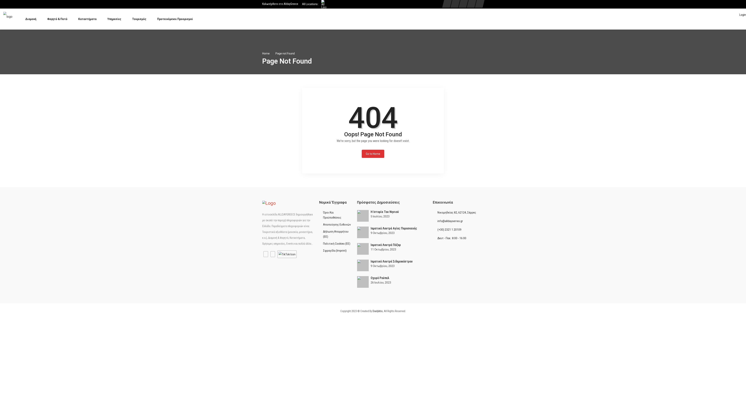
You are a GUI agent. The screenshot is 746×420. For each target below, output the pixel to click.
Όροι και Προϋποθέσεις (332, 215)
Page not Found (285, 53)
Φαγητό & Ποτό (57, 19)
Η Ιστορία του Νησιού (385, 212)
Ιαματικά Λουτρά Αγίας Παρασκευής (394, 228)
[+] (363, 216)
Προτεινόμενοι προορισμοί (175, 19)
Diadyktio (378, 311)
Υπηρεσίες (114, 19)
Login (742, 14)
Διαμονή (31, 19)
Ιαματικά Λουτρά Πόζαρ (386, 245)
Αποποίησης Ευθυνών (337, 224)
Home (266, 53)
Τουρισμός (139, 19)
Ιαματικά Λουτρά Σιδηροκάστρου (392, 261)
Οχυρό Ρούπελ (380, 278)
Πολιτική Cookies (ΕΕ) (336, 243)
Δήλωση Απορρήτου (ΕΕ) (336, 234)
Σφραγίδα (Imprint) (335, 250)
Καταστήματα (87, 19)
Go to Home (373, 153)
